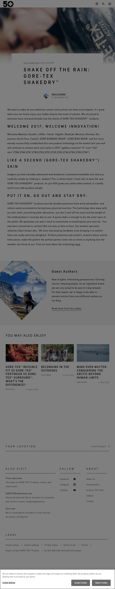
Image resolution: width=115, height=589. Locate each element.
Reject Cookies (101, 582)
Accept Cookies (80, 582)
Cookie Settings (8, 582)
